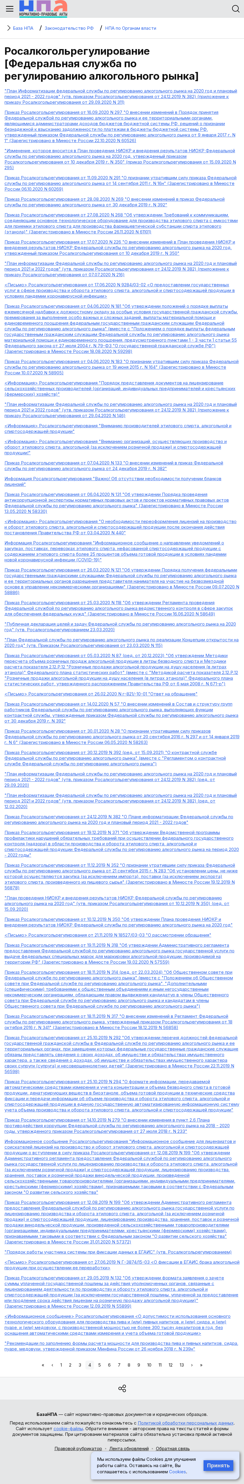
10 (149, 1365)
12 (171, 1365)
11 (160, 1365)
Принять (218, 1466)
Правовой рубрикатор (78, 1448)
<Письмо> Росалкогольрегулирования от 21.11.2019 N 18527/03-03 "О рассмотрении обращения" (107, 935)
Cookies (177, 1471)
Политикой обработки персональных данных (186, 1423)
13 (182, 1365)
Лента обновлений (129, 1448)
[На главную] (43, 9)
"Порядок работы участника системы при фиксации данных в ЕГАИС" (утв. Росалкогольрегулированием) (118, 1252)
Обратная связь (173, 1448)
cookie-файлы (68, 1428)
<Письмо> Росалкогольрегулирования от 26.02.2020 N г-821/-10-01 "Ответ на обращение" (101, 694)
